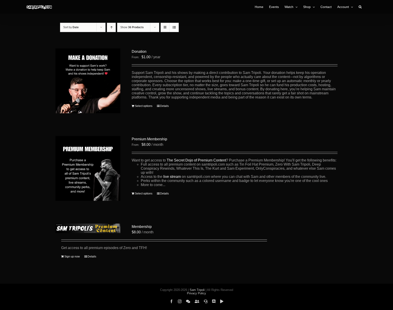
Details (164, 106)
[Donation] (87, 80)
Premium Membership (149, 139)
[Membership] (87, 228)
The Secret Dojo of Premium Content (196, 160)
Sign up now (72, 256)
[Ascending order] (111, 27)
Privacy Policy (196, 293)
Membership (142, 227)
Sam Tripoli (197, 290)
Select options (143, 106)
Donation (139, 51)
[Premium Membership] (87, 168)
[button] (360, 7)
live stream (172, 177)
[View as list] (174, 27)
